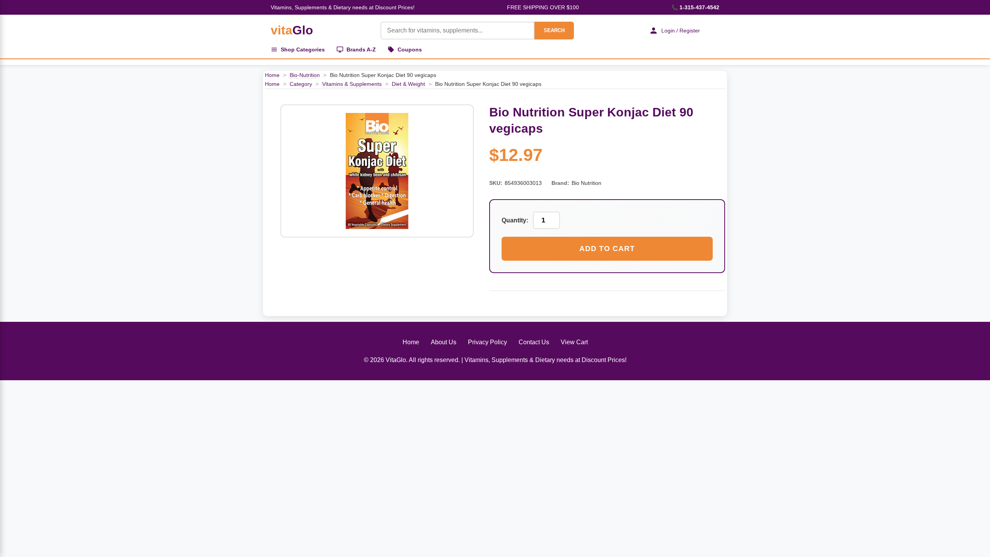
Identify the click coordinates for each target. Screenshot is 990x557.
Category (301, 84)
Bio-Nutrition (305, 75)
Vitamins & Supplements (352, 84)
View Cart (574, 342)
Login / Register (680, 30)
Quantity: (515, 220)
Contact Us (534, 342)
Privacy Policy (487, 342)
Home (272, 75)
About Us (443, 342)
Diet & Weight (408, 84)
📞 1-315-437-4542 (695, 7)
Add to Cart (607, 248)
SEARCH (554, 30)
